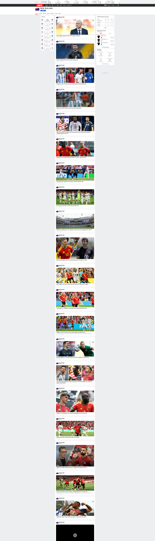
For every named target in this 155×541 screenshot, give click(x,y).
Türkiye (98, 25)
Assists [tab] (110, 33)
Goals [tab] (101, 33)
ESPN (39, 5)
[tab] (100, 33)
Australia (98, 22)
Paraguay (99, 24)
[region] (105, 22)
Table (105, 27)
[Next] (121, 2)
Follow (43, 10)
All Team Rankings (105, 63)
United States (99, 20)
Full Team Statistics (105, 47)
